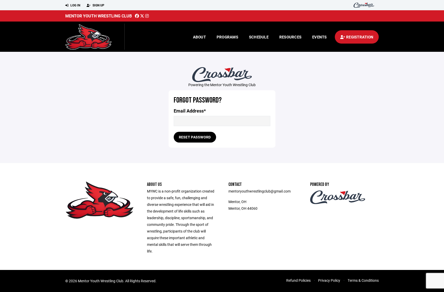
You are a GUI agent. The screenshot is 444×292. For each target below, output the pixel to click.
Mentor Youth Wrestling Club (98, 15)
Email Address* (190, 111)
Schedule (259, 36)
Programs (227, 36)
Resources (290, 36)
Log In (75, 5)
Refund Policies (298, 280)
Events (319, 36)
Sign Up (98, 5)
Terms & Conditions (363, 280)
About (199, 36)
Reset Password (195, 137)
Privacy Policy (329, 280)
